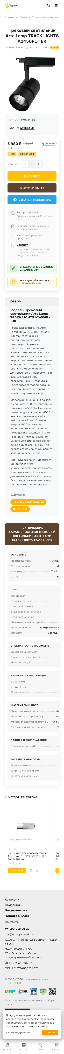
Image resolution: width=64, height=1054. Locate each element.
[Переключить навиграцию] (56, 5)
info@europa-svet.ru (19, 934)
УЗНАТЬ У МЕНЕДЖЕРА (35, 200)
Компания (12, 905)
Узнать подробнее (18, 1032)
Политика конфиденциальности (25, 1000)
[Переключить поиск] (49, 5)
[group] (32, 84)
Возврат (22, 244)
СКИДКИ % (20, 509)
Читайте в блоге (17, 916)
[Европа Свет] (11, 5)
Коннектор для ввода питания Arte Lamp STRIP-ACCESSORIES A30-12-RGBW (27, 856)
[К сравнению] (36, 870)
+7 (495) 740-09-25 (17, 928)
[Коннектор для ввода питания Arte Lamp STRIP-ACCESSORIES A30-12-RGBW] (27, 825)
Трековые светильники (28, 501)
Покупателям (15, 910)
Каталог (11, 899)
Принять (50, 1032)
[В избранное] (30, 870)
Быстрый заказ (32, 188)
